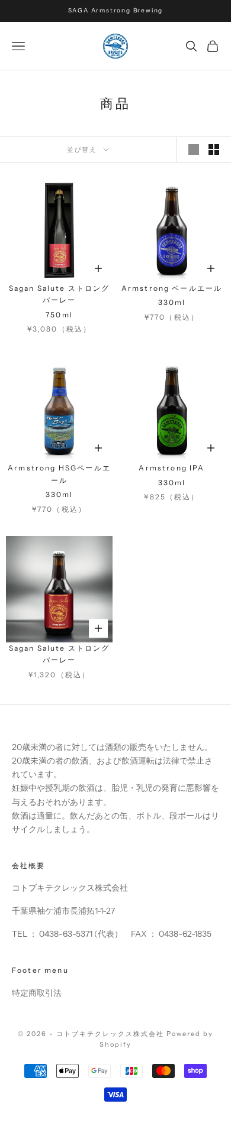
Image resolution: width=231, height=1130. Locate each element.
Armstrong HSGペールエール (59, 473)
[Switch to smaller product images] (213, 149)
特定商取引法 (37, 993)
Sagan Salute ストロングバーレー (59, 294)
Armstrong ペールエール (172, 288)
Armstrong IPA (171, 467)
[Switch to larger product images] (193, 149)
